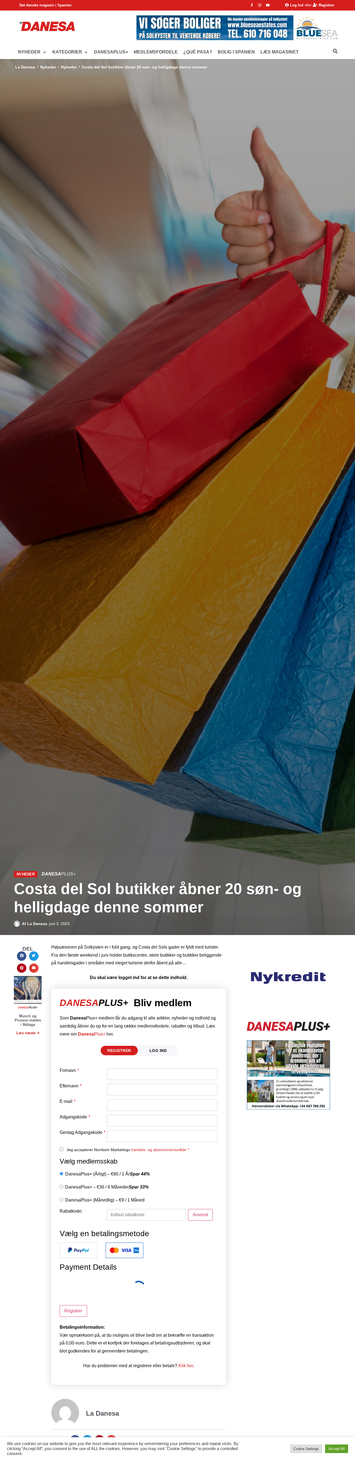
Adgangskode (75, 1117)
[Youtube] (268, 5)
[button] (32, 52)
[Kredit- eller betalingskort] (124, 1250)
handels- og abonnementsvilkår (158, 1149)
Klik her (185, 1365)
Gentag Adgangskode (82, 1132)
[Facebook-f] (251, 5)
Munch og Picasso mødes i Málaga (28, 1020)
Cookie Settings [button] (306, 1449)
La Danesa (25, 67)
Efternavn (71, 1086)
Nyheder (48, 67)
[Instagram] (260, 5)
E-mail (67, 1101)
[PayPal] (78, 1250)
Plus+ (91, 1034)
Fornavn (69, 1070)
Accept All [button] (336, 1449)
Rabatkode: (71, 1211)
